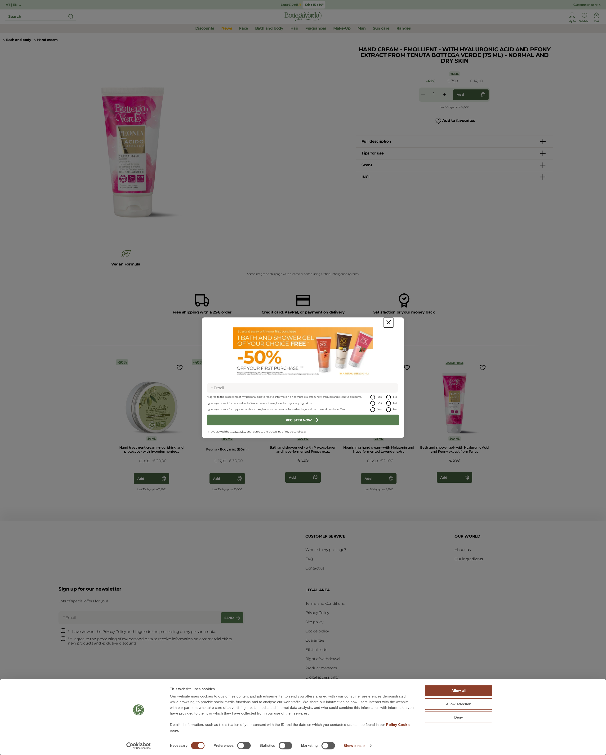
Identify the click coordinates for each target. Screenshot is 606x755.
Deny (458, 717)
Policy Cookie (398, 725)
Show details (354, 746)
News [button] (226, 28)
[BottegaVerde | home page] (303, 16)
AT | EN (12, 5)
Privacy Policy (238, 431)
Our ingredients (468, 559)
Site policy (314, 622)
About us (462, 549)
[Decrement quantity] (423, 95)
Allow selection (458, 704)
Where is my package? (325, 549)
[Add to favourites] (179, 367)
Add (460, 95)
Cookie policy (317, 631)
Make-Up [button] (341, 28)
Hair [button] (294, 28)
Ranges (404, 28)
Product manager (321, 668)
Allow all (458, 691)
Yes (380, 396)
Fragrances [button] (315, 28)
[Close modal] (388, 322)
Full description (376, 141)
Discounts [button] (204, 28)
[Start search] (71, 16)
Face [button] (243, 28)
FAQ (309, 559)
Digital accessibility (322, 677)
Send (229, 618)
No (395, 396)
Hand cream (47, 40)
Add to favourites (458, 120)
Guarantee (314, 640)
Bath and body (18, 40)
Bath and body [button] (269, 28)
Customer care (585, 5)
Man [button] (361, 28)
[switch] (244, 745)
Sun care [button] (381, 28)
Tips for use (372, 153)
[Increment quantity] (444, 95)
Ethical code (316, 649)
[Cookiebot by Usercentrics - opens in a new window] (138, 745)
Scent (366, 165)
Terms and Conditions (325, 603)
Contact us (315, 568)
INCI (365, 177)
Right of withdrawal (322, 659)
